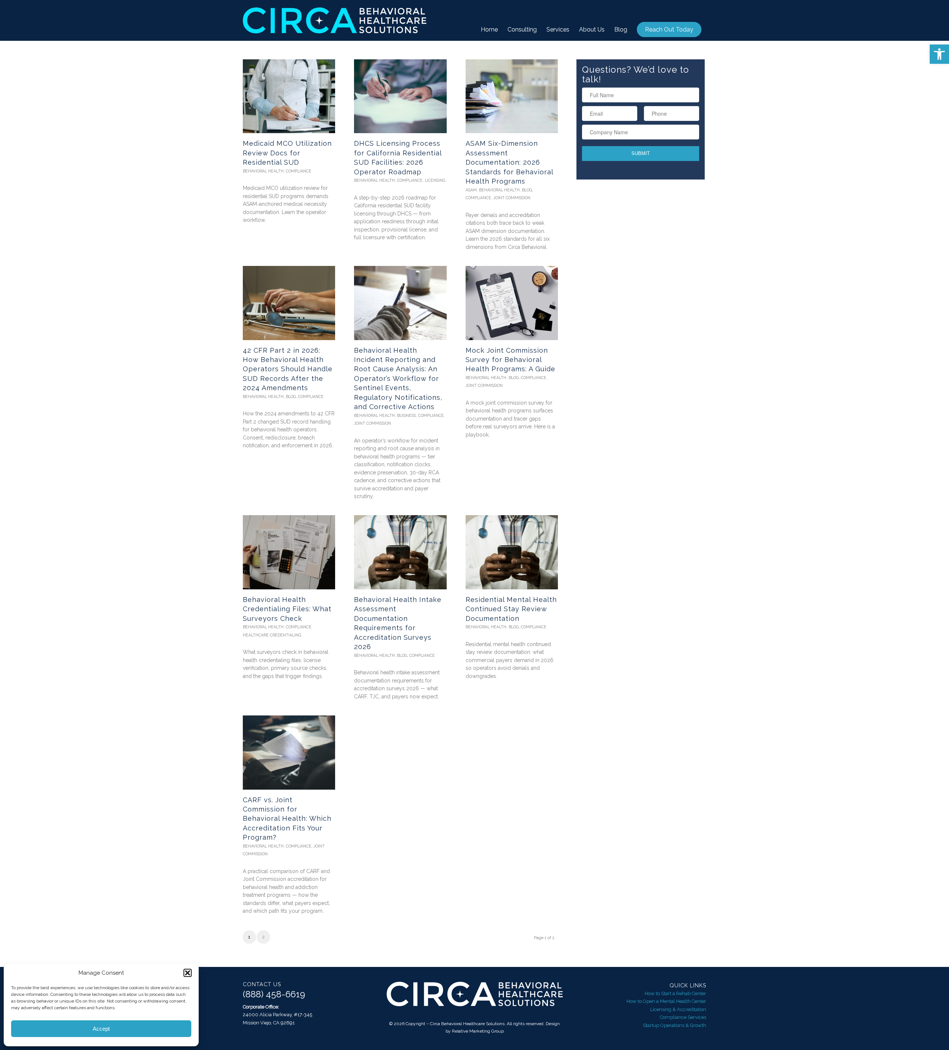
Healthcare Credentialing (272, 635)
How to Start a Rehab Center (675, 993)
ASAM (471, 190)
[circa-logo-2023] (334, 20)
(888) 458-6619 (274, 994)
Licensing (435, 180)
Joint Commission (511, 197)
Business (406, 415)
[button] (939, 54)
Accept (101, 1029)
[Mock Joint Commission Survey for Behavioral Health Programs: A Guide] (512, 303)
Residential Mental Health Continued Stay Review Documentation (511, 609)
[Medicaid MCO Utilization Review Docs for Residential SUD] (289, 96)
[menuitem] (489, 29)
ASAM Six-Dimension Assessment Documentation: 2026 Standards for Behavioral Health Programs (509, 162)
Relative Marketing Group (478, 1031)
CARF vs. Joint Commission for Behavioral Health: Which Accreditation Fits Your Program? (287, 819)
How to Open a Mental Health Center (666, 1001)
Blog (527, 190)
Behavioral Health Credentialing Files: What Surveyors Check (287, 609)
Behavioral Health (263, 171)
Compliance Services (683, 1017)
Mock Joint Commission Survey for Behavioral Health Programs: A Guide (510, 359)
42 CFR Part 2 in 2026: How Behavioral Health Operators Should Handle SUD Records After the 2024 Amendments (288, 369)
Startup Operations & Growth (674, 1025)
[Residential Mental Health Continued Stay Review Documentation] (512, 552)
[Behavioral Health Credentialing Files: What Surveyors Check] (289, 552)
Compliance (298, 171)
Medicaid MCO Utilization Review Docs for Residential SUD (287, 152)
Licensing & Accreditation (678, 1009)
